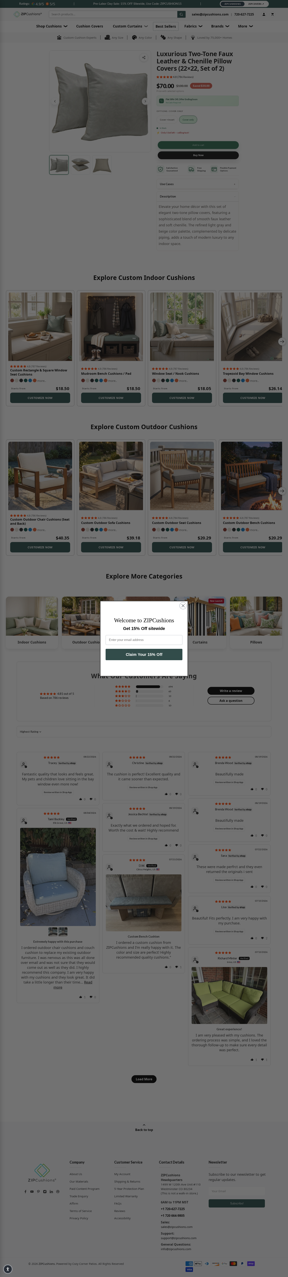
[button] (8, 1269)
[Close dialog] (183, 605)
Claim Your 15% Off (144, 654)
